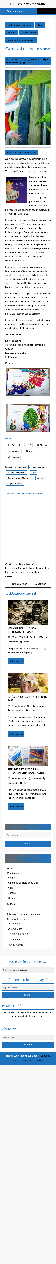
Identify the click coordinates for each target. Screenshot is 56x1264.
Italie (33, 472)
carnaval (23, 467)
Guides (11, 904)
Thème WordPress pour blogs (21, 1056)
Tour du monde (15, 944)
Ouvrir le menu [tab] (15, 12)
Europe (11, 32)
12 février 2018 (16, 59)
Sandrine (35, 59)
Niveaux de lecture (17, 919)
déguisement (39, 467)
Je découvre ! (16, 662)
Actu (40, 25)
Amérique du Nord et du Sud (23, 882)
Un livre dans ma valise (28, 4)
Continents (13, 873)
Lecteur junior (29, 32)
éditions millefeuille (16, 472)
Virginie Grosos (15, 483)
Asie (10, 888)
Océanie (12, 898)
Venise (40, 478)
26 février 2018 (19, 778)
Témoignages (14, 939)
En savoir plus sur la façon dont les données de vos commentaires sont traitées (27, 572)
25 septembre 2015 (21, 706)
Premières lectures (18, 934)
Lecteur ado (14, 923)
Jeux (9, 909)
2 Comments (18, 710)
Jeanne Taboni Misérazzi (19, 478)
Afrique (12, 877)
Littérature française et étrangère (24, 914)
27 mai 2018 (18, 637)
